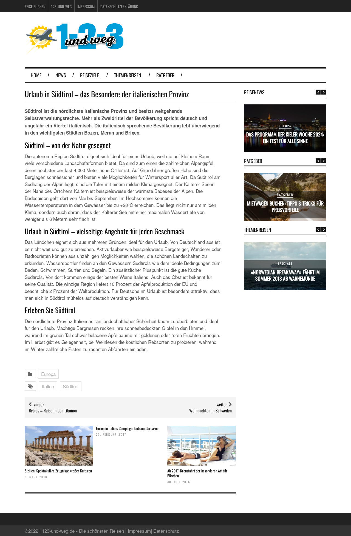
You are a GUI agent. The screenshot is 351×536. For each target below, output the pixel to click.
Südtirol (70, 386)
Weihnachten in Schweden (210, 410)
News (60, 75)
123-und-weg (61, 6)
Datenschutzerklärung (119, 6)
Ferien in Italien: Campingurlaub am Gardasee (127, 428)
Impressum (86, 6)
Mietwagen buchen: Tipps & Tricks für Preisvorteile (285, 206)
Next (323, 92)
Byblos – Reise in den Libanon (53, 410)
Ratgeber (165, 75)
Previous (318, 92)
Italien (48, 386)
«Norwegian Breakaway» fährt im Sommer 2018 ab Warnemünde (285, 275)
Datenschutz (166, 530)
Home (36, 75)
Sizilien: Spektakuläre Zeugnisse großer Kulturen (58, 471)
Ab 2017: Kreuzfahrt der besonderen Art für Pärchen (197, 473)
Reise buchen (35, 6)
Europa (48, 373)
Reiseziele (89, 75)
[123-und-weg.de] (74, 52)
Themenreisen (127, 75)
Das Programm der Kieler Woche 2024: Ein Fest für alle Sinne (285, 137)
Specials (285, 263)
